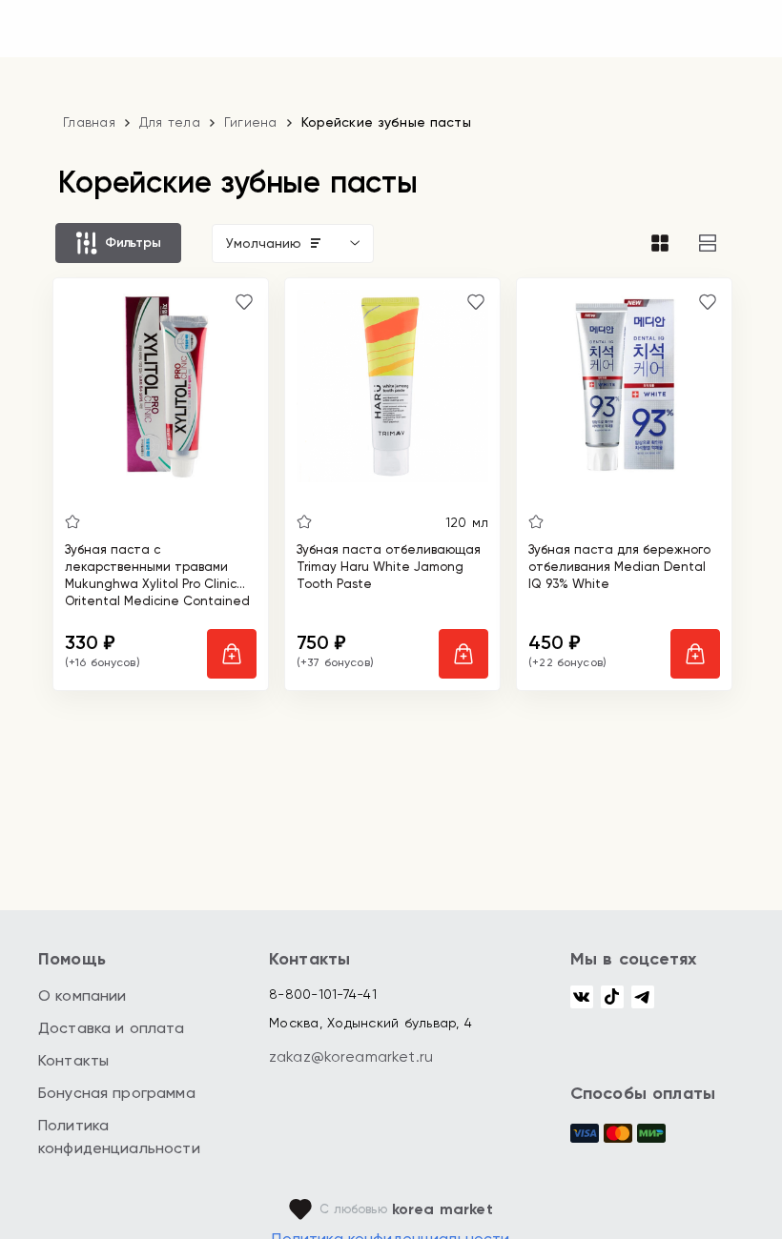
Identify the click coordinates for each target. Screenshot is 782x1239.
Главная (89, 122)
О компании (82, 995)
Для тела (169, 122)
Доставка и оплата (111, 1028)
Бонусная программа (117, 1093)
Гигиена (251, 122)
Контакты (73, 1060)
